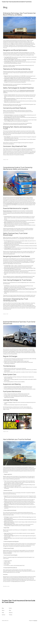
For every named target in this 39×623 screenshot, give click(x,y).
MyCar (10, 402)
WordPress (35, 620)
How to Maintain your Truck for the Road (17, 439)
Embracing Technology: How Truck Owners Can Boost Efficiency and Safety (19, 14)
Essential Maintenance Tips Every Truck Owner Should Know (19, 322)
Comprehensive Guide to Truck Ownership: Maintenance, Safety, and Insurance (18, 168)
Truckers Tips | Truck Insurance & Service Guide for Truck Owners (17, 1)
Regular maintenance (7, 210)
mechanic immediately (7, 552)
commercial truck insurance (12, 203)
